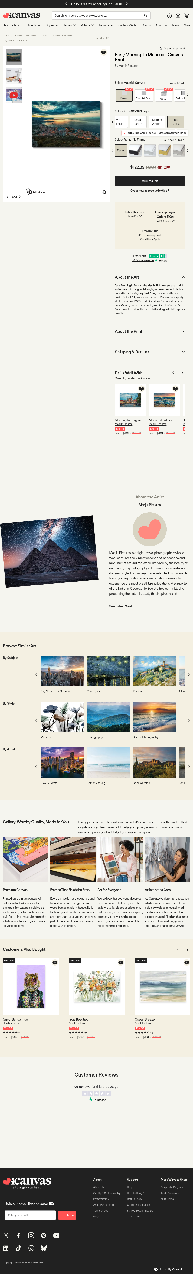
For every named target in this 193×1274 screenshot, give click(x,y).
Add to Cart (150, 181)
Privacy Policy (101, 1198)
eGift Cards (167, 1198)
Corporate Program (172, 1187)
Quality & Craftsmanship (107, 1193)
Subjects (30, 25)
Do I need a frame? (174, 140)
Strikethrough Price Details (142, 1210)
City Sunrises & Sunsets (15, 40)
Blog (95, 1216)
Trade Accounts (170, 1193)
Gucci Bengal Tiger (16, 1019)
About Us (98, 1187)
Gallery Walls (127, 25)
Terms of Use (100, 1210)
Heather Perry (11, 1023)
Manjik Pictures (123, 423)
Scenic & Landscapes (26, 35)
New (175, 25)
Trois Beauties (78, 1019)
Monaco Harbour (160, 420)
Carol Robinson (77, 1023)
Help (129, 1187)
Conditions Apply (150, 239)
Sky (44, 35)
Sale (187, 25)
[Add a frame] (36, 191)
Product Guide (177, 83)
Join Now (67, 1215)
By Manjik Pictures (126, 65)
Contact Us (133, 1216)
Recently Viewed (171, 1269)
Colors (146, 25)
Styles (50, 25)
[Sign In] (178, 15)
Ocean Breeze (145, 1019)
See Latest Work (121, 606)
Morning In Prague (127, 420)
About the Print (128, 331)
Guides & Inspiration (138, 1204)
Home (6, 35)
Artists (85, 25)
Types (68, 25)
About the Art (127, 277)
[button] (124, 95)
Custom (161, 25)
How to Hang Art (136, 1193)
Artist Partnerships (104, 1204)
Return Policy (134, 1198)
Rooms (104, 25)
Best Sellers (11, 25)
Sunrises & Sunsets (62, 35)
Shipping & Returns (132, 351)
